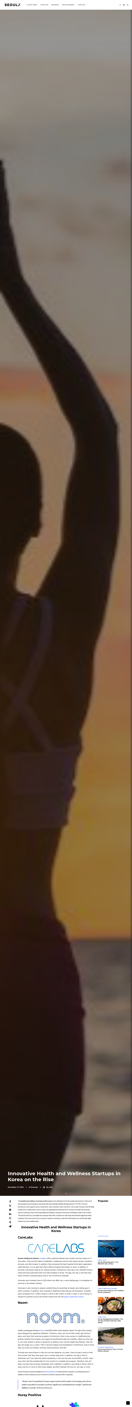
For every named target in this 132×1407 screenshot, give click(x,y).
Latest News (32, 5)
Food (104, 1260)
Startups (44, 5)
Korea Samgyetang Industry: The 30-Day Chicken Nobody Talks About (110, 1320)
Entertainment (68, 5)
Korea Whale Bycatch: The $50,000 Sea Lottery (108, 1263)
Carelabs (42, 1258)
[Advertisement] (113, 1219)
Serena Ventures (50, 1372)
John (51, 1187)
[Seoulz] (13, 5)
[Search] (127, 5)
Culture (100, 1260)
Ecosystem (101, 1347)
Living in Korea (107, 1288)
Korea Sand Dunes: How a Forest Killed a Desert (110, 1350)
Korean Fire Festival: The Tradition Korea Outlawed (111, 1291)
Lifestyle (81, 5)
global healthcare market (74, 1297)
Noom (42, 1330)
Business (55, 5)
